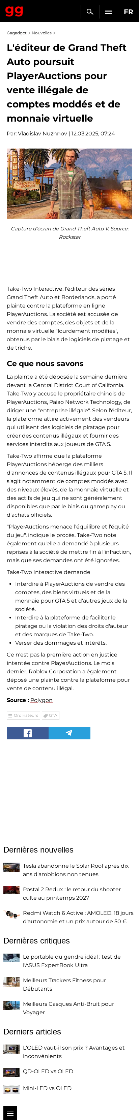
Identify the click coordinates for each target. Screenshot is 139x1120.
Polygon (41, 700)
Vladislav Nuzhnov (42, 133)
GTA (53, 715)
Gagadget (14, 10)
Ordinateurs (26, 715)
